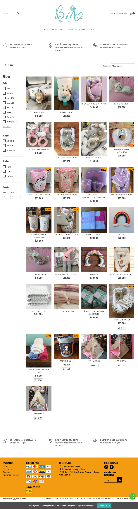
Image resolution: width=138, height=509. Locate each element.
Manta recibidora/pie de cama (39, 370)
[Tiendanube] (15, 499)
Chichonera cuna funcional (38, 312)
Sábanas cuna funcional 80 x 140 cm (94, 312)
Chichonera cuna (66, 311)
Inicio (46, 30)
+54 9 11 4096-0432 (71, 466)
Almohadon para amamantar (121, 150)
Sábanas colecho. (94, 234)
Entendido (104, 506)
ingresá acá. (110, 499)
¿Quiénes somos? (87, 30)
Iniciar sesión (123, 14)
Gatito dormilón (121, 104)
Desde (4, 193)
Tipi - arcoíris (94, 361)
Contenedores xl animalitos (38, 235)
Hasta (12, 193)
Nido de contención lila (121, 195)
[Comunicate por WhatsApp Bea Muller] (132, 496)
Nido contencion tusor (66, 158)
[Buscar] (17, 13)
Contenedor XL (66, 361)
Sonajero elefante (94, 158)
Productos (57, 30)
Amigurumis (39, 112)
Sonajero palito (66, 112)
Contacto (71, 30)
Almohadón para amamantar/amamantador (94, 196)
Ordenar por (107, 66)
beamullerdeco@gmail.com (74, 469)
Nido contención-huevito (121, 274)
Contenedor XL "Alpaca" (66, 195)
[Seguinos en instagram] (106, 467)
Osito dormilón (39, 274)
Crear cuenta (114, 14)
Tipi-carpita (122, 361)
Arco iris (121, 234)
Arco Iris (94, 274)
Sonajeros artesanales (39, 149)
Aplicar (20, 197)
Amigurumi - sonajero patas (66, 274)
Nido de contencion (121, 320)
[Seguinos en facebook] (112, 467)
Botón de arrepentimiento (126, 499)
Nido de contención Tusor (94, 104)
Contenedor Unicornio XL (38, 195)
